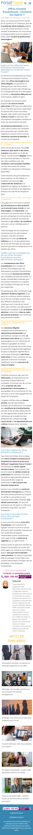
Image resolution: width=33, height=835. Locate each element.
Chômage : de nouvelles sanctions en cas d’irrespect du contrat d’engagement (16, 691)
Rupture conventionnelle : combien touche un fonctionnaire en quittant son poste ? (15, 798)
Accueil (2, 18)
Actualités (7, 18)
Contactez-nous (16, 813)
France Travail (23, 528)
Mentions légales (16, 817)
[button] (25, 3)
